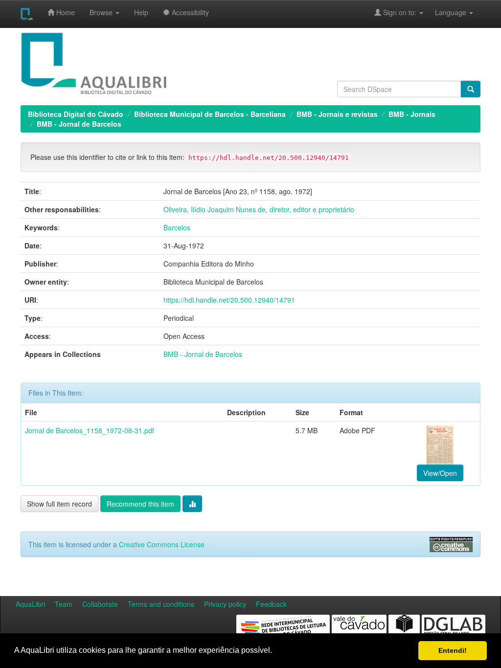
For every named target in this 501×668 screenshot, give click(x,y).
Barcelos (176, 227)
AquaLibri (30, 604)
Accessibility (189, 12)
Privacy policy (225, 604)
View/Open (440, 473)
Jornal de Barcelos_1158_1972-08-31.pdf (89, 430)
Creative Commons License (162, 544)
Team (63, 604)
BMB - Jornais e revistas (337, 114)
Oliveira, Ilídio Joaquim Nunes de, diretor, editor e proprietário (258, 209)
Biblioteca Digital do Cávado (75, 114)
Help (141, 12)
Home (64, 12)
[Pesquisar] (470, 89)
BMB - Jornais (411, 114)
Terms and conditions (161, 604)
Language (445, 12)
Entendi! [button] (452, 650)
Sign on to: (399, 12)
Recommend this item (140, 504)
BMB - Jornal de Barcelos (79, 124)
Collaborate (100, 604)
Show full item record (59, 504)
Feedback (271, 604)
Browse (102, 12)
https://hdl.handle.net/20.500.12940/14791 (229, 300)
